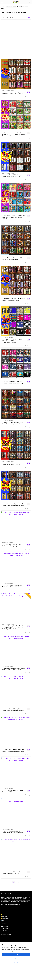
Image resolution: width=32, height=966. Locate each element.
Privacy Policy (4, 926)
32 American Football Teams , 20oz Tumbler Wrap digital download (11, 872)
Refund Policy (4, 928)
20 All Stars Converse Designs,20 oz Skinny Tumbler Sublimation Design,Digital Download (12, 341)
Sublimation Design (11, 6)
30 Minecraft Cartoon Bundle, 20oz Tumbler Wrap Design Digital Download (13, 831)
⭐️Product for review (6, 914)
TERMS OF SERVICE (6, 934)
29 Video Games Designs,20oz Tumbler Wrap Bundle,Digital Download (12, 791)
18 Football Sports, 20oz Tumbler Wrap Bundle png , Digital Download (12, 258)
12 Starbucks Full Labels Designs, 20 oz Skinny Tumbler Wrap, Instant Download (13, 92)
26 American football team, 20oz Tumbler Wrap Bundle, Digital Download (13, 585)
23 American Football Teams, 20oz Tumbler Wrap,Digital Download (11, 463)
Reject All (16, 962)
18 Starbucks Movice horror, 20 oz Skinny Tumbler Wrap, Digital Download (13, 299)
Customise (16, 958)
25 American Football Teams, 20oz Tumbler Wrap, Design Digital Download (13, 545)
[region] (16, 954)
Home (2, 6)
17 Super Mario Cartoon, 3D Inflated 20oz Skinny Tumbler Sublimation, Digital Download (13, 217)
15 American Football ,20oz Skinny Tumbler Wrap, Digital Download (11, 175)
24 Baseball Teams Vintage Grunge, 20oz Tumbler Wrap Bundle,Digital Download (13, 504)
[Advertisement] (16, 42)
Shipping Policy (4, 932)
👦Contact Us (4, 918)
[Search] (29, 2)
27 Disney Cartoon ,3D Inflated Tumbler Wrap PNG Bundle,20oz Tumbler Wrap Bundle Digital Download (13, 627)
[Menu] (2, 2)
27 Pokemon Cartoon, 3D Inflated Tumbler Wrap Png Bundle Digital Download (13, 668)
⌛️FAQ (2, 920)
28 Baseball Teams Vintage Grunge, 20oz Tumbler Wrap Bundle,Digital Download (13, 750)
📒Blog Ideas (4, 916)
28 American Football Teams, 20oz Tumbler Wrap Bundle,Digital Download (13, 709)
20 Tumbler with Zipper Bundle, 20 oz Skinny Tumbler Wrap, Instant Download (13, 423)
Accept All (16, 954)
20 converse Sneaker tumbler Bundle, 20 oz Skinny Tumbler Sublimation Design (13, 382)
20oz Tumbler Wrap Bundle (8, 90)
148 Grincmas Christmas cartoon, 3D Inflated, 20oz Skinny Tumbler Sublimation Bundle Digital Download (13, 134)
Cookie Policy (4, 930)
